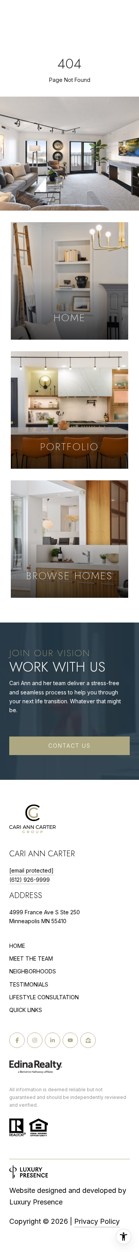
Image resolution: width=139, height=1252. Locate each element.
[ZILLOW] (88, 1040)
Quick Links (25, 1010)
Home (17, 945)
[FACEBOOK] (17, 1040)
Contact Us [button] (69, 745)
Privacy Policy (97, 1221)
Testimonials (28, 984)
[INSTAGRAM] (34, 1040)
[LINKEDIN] (52, 1040)
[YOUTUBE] (70, 1040)
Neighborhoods (32, 971)
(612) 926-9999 (29, 879)
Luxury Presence (36, 1202)
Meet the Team (31, 958)
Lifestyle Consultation (44, 997)
